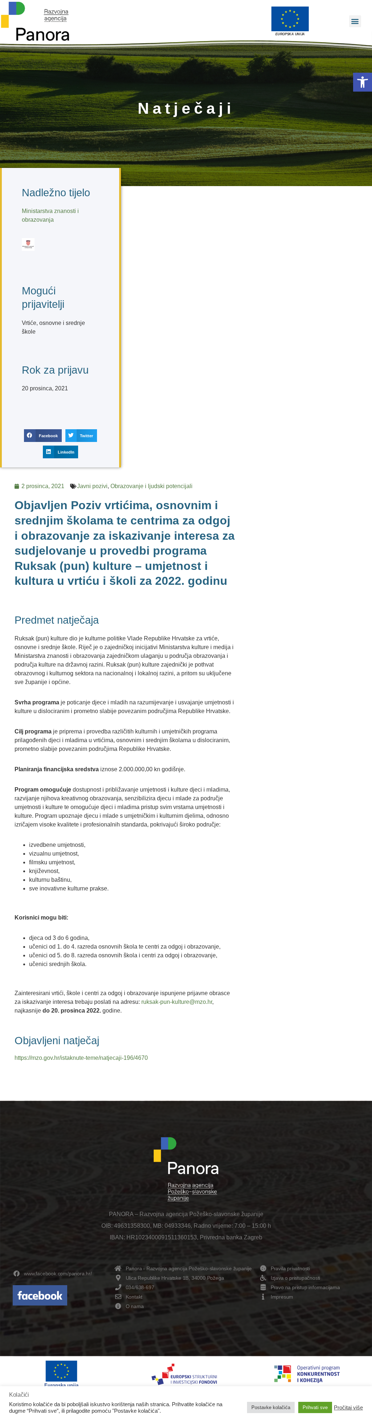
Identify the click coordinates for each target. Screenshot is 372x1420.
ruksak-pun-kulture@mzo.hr (176, 1002)
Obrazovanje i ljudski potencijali (151, 486)
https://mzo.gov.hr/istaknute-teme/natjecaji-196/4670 (81, 1058)
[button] (362, 82)
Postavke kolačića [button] (270, 1407)
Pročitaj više (348, 1408)
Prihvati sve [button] (315, 1407)
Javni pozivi (92, 486)
